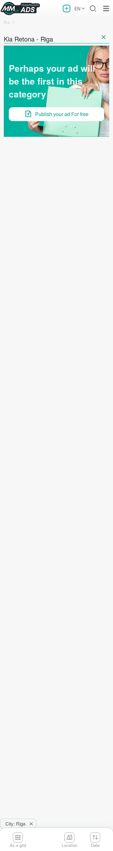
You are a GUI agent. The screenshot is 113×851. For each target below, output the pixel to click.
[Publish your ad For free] (66, 8)
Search (93, 8)
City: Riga (15, 823)
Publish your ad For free (62, 114)
